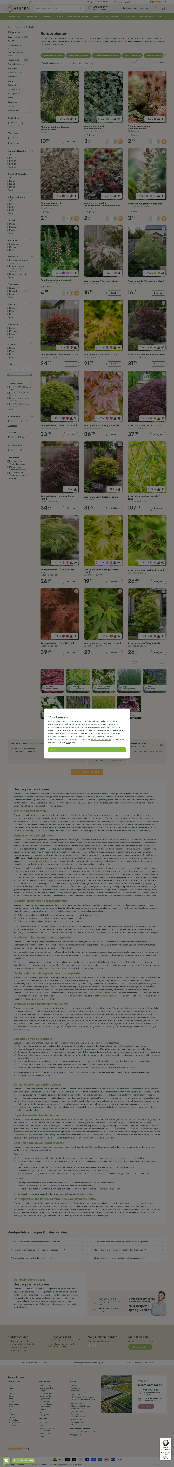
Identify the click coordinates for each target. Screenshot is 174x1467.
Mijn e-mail (69, 50)
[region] (87, 733)
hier (68, 742)
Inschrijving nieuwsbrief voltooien (87, 64)
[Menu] (169, 1439)
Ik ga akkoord (73, 59)
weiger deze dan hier (101, 739)
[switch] (165, 1457)
